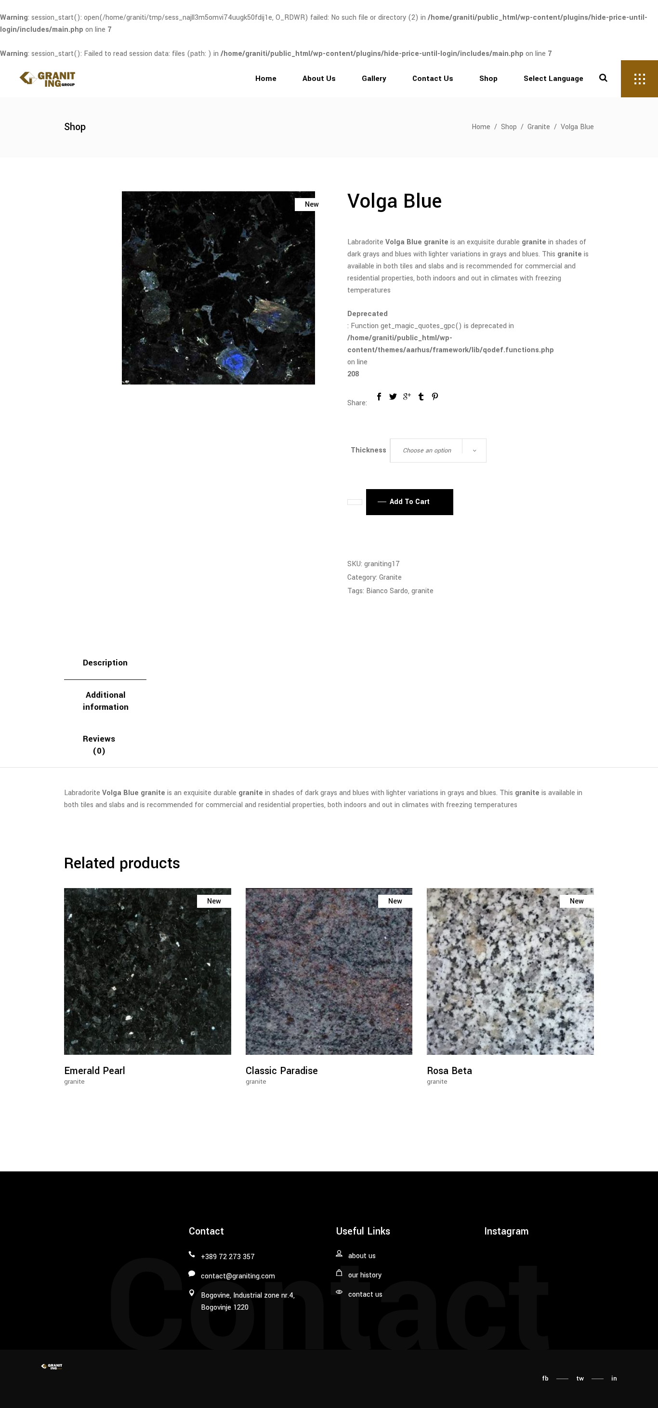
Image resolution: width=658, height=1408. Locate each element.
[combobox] (438, 450)
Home (481, 127)
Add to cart (410, 502)
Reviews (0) (99, 745)
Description (105, 663)
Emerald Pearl (94, 1071)
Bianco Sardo (387, 591)
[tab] (105, 663)
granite (422, 591)
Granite (538, 127)
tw (580, 1378)
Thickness (368, 450)
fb (545, 1378)
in (614, 1378)
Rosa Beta (449, 1071)
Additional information (106, 701)
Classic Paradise (282, 1071)
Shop (509, 127)
